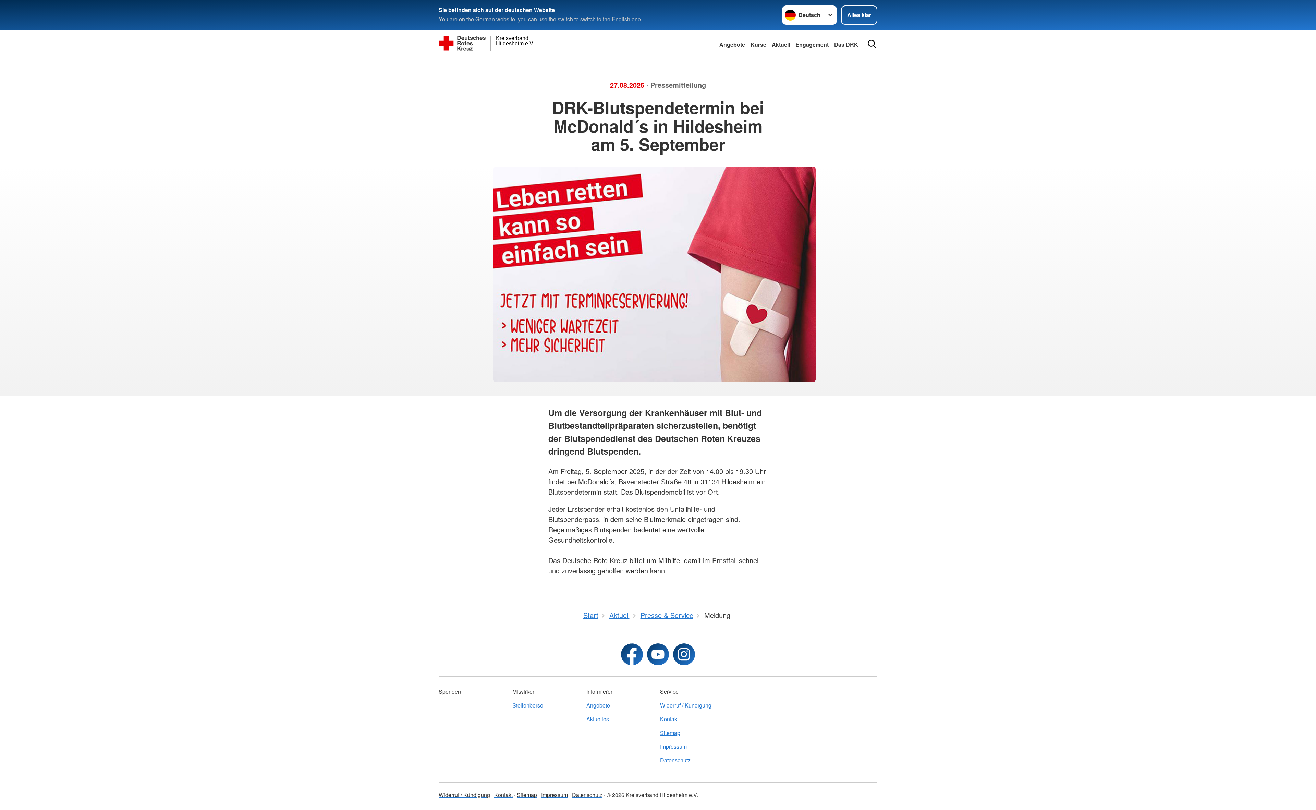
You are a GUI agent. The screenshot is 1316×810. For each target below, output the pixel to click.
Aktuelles (597, 719)
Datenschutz (675, 760)
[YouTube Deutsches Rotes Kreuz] (658, 654)
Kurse (758, 44)
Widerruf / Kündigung (685, 705)
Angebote (732, 44)
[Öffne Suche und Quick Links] (871, 43)
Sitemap (670, 733)
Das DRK (846, 44)
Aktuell (781, 44)
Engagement (812, 44)
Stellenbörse (527, 705)
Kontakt (669, 719)
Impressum (673, 746)
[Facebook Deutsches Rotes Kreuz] (632, 654)
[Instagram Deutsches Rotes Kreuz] (684, 654)
